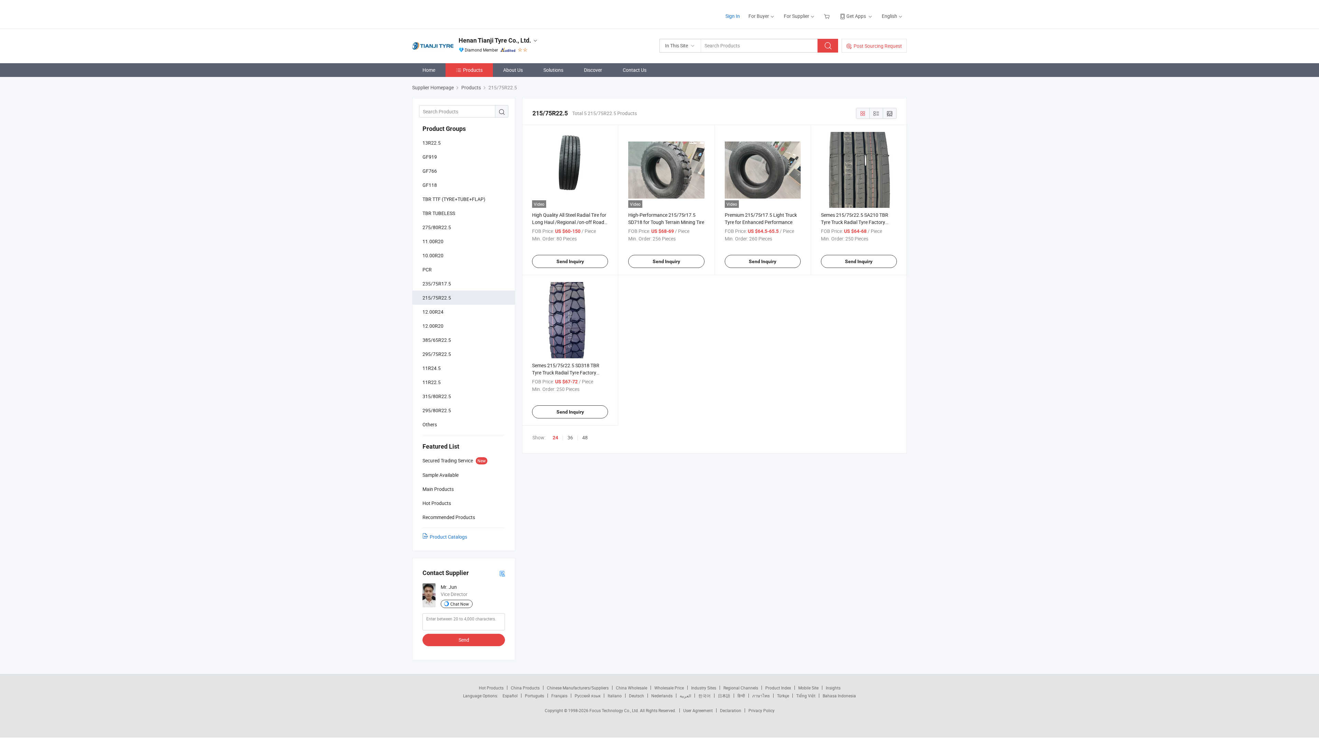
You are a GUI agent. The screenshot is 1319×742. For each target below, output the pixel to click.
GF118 (429, 185)
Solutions (553, 70)
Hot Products (491, 687)
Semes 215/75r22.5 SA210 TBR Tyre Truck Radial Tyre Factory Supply (854, 222)
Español (510, 695)
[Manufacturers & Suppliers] (456, 13)
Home (428, 70)
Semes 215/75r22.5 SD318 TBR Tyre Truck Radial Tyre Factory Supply (565, 372)
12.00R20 (432, 326)
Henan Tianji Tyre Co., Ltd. (495, 40)
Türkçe (783, 695)
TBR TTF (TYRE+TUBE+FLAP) (453, 199)
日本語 (724, 695)
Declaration (730, 710)
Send (464, 640)
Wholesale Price (669, 687)
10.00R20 (432, 255)
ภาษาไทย (761, 695)
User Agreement (698, 710)
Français (559, 695)
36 (570, 437)
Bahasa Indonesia (839, 695)
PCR (427, 269)
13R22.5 (431, 142)
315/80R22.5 (436, 396)
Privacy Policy (761, 710)
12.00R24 (432, 311)
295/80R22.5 (436, 410)
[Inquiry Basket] (827, 16)
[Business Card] (502, 573)
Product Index (778, 687)
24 (555, 437)
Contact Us (634, 70)
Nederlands (662, 695)
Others (429, 424)
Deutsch (636, 695)
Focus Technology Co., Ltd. (614, 710)
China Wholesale (631, 687)
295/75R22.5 (436, 354)
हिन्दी (741, 695)
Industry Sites (703, 687)
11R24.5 (431, 368)
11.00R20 (432, 241)
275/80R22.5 (436, 227)
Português (534, 695)
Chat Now (459, 604)
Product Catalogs (448, 536)
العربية (685, 695)
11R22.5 (431, 382)
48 (585, 437)
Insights (833, 687)
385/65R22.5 (436, 340)
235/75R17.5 (436, 283)
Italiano (615, 695)
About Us (513, 70)
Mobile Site (808, 687)
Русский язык (587, 695)
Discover (593, 70)
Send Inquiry (570, 261)
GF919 (429, 157)
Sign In (732, 16)
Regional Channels (740, 687)
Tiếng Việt (805, 695)
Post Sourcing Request (878, 46)
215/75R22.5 (436, 297)
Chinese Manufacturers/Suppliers (578, 687)
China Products (525, 687)
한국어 (704, 695)
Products (473, 70)
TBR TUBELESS (438, 213)
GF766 (429, 171)
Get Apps (856, 16)
